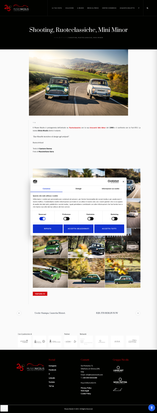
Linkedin (52, 378)
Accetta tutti (109, 229)
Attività (63, 38)
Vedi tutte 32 (40, 294)
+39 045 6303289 (89, 378)
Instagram (52, 366)
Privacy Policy (86, 388)
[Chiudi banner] (123, 181)
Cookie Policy (86, 393)
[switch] (66, 218)
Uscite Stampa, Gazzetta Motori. (50, 313)
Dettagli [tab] (78, 189)
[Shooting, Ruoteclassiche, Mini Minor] (78, 82)
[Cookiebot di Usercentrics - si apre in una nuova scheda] (109, 181)
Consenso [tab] (46, 189)
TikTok (51, 386)
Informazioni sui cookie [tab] (110, 189)
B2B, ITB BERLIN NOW (107, 313)
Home (56, 38)
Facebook (52, 370)
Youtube (52, 382)
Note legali (85, 391)
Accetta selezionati (78, 229)
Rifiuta (47, 229)
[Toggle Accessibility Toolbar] (151, 407)
